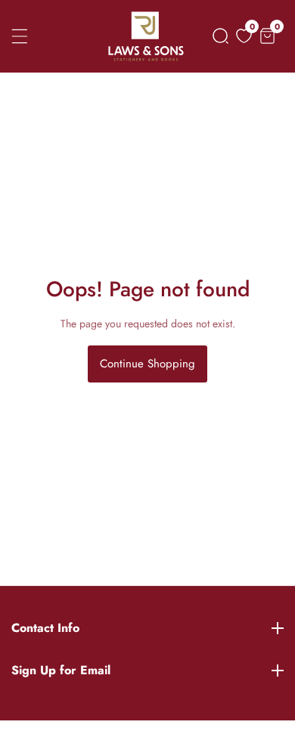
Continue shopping (147, 363)
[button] (217, 36)
